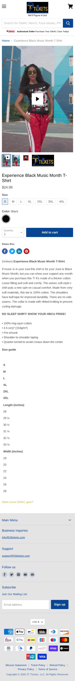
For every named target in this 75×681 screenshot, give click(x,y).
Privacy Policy (26, 669)
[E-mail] (32, 574)
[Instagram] (18, 574)
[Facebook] (4, 574)
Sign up (59, 604)
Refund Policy (57, 665)
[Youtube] (25, 574)
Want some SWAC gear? (17, 502)
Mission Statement (16, 665)
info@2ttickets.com (13, 537)
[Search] (68, 23)
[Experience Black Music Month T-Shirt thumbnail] (6, 160)
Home (6, 40)
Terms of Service (47, 669)
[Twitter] (11, 574)
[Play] (37, 99)
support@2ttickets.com (16, 555)
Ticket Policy (38, 665)
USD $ (35, 622)
